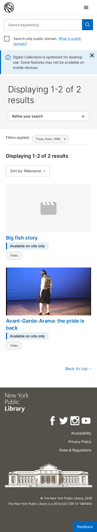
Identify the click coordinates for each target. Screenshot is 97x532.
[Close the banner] (92, 55)
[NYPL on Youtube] (86, 421)
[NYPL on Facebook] (53, 421)
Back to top (76, 368)
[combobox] (43, 24)
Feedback (85, 527)
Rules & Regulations (75, 450)
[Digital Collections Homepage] (9, 7)
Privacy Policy (79, 441)
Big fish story (22, 238)
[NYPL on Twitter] (64, 421)
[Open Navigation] (86, 7)
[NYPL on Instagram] (75, 421)
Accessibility (81, 433)
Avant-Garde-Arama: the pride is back (45, 324)
